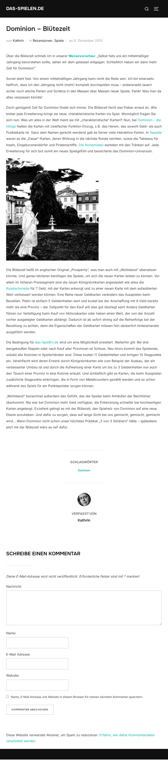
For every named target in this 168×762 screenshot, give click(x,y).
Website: (12, 675)
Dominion (84, 470)
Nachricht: (14, 586)
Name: (11, 633)
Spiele (59, 40)
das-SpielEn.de (46, 342)
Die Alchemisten (91, 145)
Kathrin (18, 40)
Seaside (156, 132)
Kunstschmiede (17, 288)
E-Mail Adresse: (18, 654)
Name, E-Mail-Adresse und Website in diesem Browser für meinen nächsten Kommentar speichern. (77, 697)
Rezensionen (42, 40)
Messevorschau (82, 56)
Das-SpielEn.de (25, 8)
